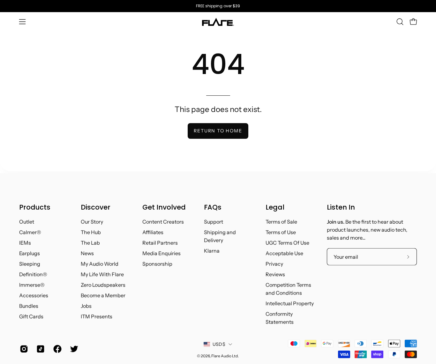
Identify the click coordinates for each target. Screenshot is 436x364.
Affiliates (152, 232)
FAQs (213, 207)
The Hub (91, 232)
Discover (95, 207)
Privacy (274, 264)
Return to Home (218, 131)
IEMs (25, 243)
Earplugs (29, 253)
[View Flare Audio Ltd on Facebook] (57, 349)
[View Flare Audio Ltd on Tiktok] (40, 349)
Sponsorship (157, 264)
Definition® (33, 274)
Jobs (86, 306)
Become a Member (103, 295)
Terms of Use (281, 232)
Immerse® (32, 285)
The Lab (90, 243)
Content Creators (163, 222)
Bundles (28, 306)
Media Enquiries (161, 253)
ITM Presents (96, 316)
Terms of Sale (281, 222)
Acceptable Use (284, 253)
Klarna (212, 251)
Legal (275, 207)
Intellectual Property (290, 303)
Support (213, 222)
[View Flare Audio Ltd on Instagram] (23, 349)
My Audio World (99, 264)
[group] (218, 6)
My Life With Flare (102, 274)
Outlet (26, 222)
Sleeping (29, 264)
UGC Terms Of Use (287, 243)
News (87, 253)
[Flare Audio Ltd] (218, 22)
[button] (400, 21)
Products (34, 207)
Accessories (33, 295)
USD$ (219, 344)
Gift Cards (31, 316)
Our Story (92, 222)
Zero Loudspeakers (103, 285)
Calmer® (30, 232)
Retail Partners (160, 243)
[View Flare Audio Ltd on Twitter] (73, 349)
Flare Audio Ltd (224, 355)
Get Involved (164, 207)
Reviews (275, 274)
